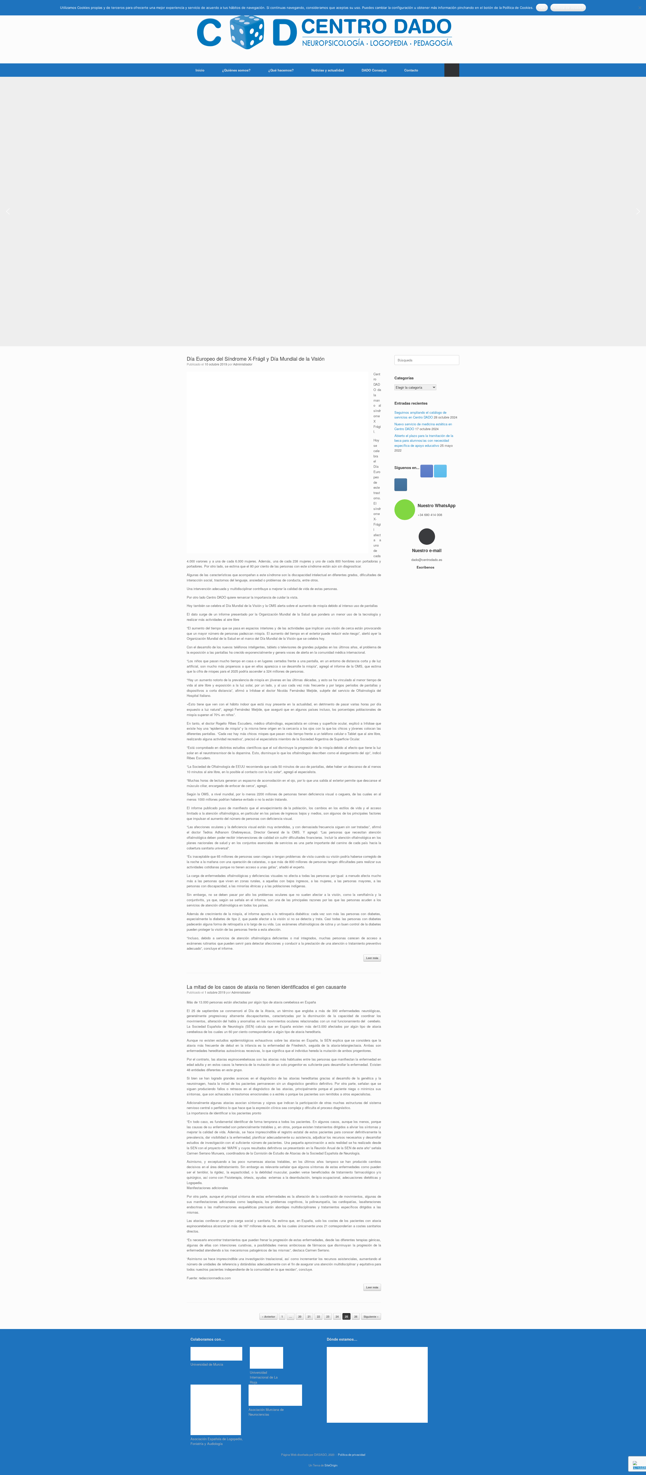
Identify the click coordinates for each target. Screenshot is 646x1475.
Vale (542, 8)
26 (355, 1316)
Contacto (411, 70)
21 (309, 1316)
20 (299, 1316)
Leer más (372, 958)
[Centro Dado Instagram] (400, 484)
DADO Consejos (374, 70)
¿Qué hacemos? (281, 70)
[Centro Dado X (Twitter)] (440, 471)
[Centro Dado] (323, 31)
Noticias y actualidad (327, 70)
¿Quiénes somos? (236, 70)
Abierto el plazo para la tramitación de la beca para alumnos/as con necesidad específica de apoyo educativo (423, 440)
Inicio (200, 70)
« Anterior (268, 1316)
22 (318, 1316)
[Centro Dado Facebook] (426, 471)
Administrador (242, 364)
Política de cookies (568, 8)
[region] (323, 211)
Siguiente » (371, 1316)
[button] (451, 70)
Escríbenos (426, 567)
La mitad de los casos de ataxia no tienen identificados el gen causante (266, 986)
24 (337, 1316)
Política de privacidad (351, 1455)
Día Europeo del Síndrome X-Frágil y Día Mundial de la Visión (256, 358)
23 (327, 1316)
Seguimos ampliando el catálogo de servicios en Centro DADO (420, 415)
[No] (639, 7)
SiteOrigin (331, 1465)
